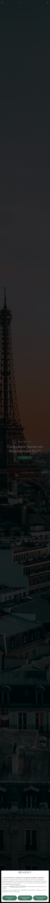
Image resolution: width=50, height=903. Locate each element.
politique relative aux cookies (17, 886)
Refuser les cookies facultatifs (25, 898)
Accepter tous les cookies (9, 898)
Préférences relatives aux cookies (40, 898)
